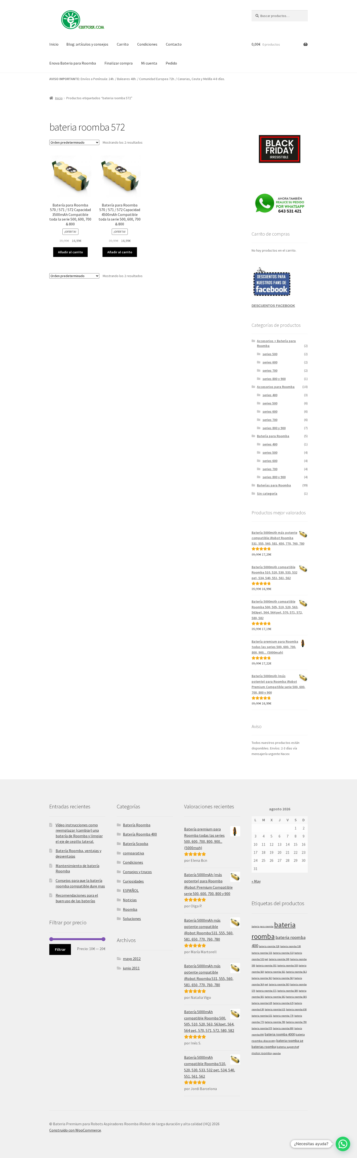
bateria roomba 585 (296, 996)
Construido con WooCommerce (75, 1130)
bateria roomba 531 (262, 952)
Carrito (123, 44)
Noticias (130, 899)
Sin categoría (267, 493)
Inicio (54, 44)
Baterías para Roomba (274, 485)
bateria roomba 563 (262, 978)
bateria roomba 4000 (280, 1034)
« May (256, 881)
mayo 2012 (132, 958)
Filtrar (60, 949)
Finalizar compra (118, 63)
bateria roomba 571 (266, 990)
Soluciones (132, 918)
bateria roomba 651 (262, 1015)
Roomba (130, 909)
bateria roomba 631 (275, 1009)
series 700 (270, 370)
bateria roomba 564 (283, 978)
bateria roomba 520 (269, 946)
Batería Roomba (136, 824)
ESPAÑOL (131, 890)
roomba (276, 1053)
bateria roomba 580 (287, 990)
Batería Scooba (135, 843)
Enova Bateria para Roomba (72, 63)
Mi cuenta (149, 63)
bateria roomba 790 (296, 1022)
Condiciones (147, 44)
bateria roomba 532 (283, 952)
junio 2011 (131, 968)
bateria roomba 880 (283, 1028)
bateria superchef (288, 1047)
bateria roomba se (289, 1040)
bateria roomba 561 (275, 971)
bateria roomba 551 (266, 965)
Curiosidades (133, 881)
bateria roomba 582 (275, 996)
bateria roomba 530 (290, 946)
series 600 (270, 362)
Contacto (174, 44)
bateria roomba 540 (279, 959)
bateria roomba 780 (275, 1022)
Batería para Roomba (273, 436)
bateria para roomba (262, 926)
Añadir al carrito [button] (70, 252)
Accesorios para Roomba (276, 387)
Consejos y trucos (137, 871)
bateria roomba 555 (287, 965)
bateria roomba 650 (296, 1009)
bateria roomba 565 (279, 984)
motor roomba (262, 1053)
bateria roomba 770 (283, 1015)
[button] (343, 1144)
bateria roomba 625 (283, 1003)
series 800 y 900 (274, 379)
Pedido (171, 63)
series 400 (270, 395)
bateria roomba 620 (262, 1003)
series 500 (270, 354)
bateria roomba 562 (296, 971)
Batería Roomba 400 (140, 834)
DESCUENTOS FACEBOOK (273, 306)
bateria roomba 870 (262, 1028)
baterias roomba (264, 1046)
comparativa (133, 853)
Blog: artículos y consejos (87, 44)
